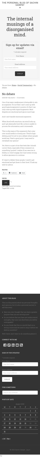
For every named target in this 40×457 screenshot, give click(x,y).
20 (20, 423)
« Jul (3, 439)
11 (9, 419)
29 (30, 427)
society (12, 188)
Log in (28, 450)
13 (20, 419)
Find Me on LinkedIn (13, 345)
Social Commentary (15, 186)
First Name (20, 56)
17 (4, 423)
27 (20, 427)
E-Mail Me (17, 345)
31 (4, 432)
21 (25, 423)
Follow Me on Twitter (9, 345)
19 (15, 423)
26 (15, 427)
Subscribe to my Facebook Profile (4, 345)
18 (9, 423)
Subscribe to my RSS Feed (21, 345)
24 (4, 427)
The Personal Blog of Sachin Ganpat (20, 3)
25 (10, 427)
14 (25, 419)
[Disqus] (20, 218)
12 (15, 419)
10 (4, 419)
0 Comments (21, 98)
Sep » (8, 439)
